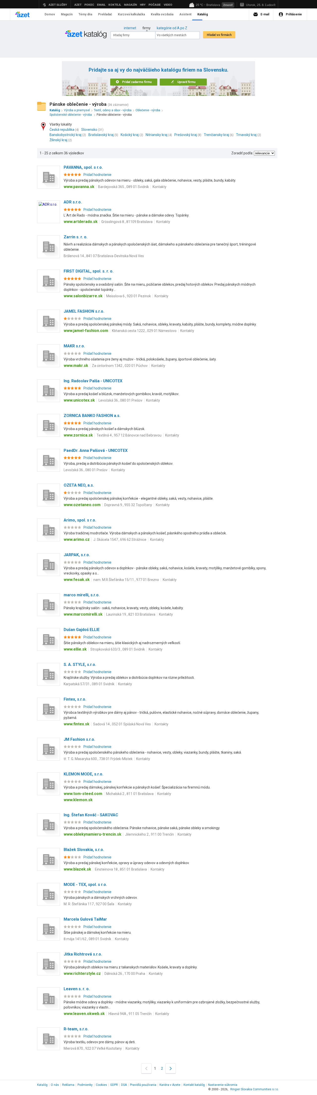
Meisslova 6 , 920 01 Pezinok (128, 296)
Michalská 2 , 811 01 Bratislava (130, 794)
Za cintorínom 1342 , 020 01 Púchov (120, 366)
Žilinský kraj (58, 140)
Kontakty (159, 187)
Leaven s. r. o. (77, 988)
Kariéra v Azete (169, 1085)
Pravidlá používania (143, 1085)
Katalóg (42, 1085)
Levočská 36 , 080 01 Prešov (120, 400)
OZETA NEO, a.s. (79, 485)
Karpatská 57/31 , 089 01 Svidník (89, 684)
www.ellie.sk (75, 649)
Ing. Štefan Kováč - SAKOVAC (91, 815)
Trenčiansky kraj (216, 135)
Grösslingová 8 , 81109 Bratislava (127, 222)
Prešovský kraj (185, 135)
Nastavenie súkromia (222, 1085)
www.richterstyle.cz (82, 973)
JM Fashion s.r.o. (79, 739)
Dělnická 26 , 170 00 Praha (125, 974)
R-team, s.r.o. (76, 1029)
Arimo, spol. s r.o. (80, 520)
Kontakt (194, 1085)
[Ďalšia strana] (170, 1068)
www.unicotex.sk (79, 400)
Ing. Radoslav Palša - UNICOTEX (93, 381)
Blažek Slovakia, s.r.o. (84, 849)
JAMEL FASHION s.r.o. (84, 311)
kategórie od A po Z (172, 28)
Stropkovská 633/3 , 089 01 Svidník (117, 649)
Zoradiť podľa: (242, 153)
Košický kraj (130, 135)
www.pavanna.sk (79, 186)
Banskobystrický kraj (65, 135)
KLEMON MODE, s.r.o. (83, 774)
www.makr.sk (76, 365)
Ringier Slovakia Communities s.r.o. (254, 1089)
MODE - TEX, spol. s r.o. (85, 884)
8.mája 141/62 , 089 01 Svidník (87, 939)
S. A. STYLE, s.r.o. (80, 664)
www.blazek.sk (77, 869)
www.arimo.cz (77, 539)
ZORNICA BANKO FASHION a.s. (92, 415)
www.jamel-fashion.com (86, 330)
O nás (55, 1085)
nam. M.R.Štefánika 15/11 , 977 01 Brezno (126, 580)
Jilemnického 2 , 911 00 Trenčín (149, 834)
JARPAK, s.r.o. (77, 554)
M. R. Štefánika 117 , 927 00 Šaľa (89, 904)
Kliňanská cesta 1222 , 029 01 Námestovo (144, 331)
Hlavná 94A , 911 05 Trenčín (130, 1014)
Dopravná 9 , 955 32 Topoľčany (128, 505)
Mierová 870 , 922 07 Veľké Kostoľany (93, 1048)
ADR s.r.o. (73, 202)
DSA (124, 1085)
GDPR (114, 1085)
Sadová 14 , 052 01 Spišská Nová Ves (122, 724)
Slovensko (89, 130)
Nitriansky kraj (156, 135)
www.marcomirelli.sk (83, 614)
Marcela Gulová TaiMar (85, 919)
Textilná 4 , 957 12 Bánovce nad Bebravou (129, 435)
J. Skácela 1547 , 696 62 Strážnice (119, 540)
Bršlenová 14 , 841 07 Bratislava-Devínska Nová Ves (104, 256)
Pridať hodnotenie (97, 175)
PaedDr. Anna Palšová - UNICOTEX (96, 450)
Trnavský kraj (246, 135)
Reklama (68, 1085)
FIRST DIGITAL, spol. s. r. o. (88, 271)
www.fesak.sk (77, 579)
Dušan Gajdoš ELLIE (82, 629)
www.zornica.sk (78, 435)
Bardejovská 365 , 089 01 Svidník (123, 187)
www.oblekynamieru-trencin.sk (92, 834)
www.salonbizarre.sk (83, 296)
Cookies (101, 1085)
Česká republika (62, 130)
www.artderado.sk (81, 221)
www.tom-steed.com (83, 793)
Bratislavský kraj (101, 135)
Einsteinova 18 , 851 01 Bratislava (121, 869)
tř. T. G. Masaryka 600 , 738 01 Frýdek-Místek (98, 759)
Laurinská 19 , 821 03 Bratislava (130, 614)
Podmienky (85, 1085)
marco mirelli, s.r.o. (82, 595)
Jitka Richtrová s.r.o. (83, 954)
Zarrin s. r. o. (75, 237)
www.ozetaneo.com (82, 504)
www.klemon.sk (78, 799)
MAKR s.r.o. (74, 346)
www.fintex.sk (76, 724)
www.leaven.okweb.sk (84, 1013)
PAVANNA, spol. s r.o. (83, 167)
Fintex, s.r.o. (75, 699)
